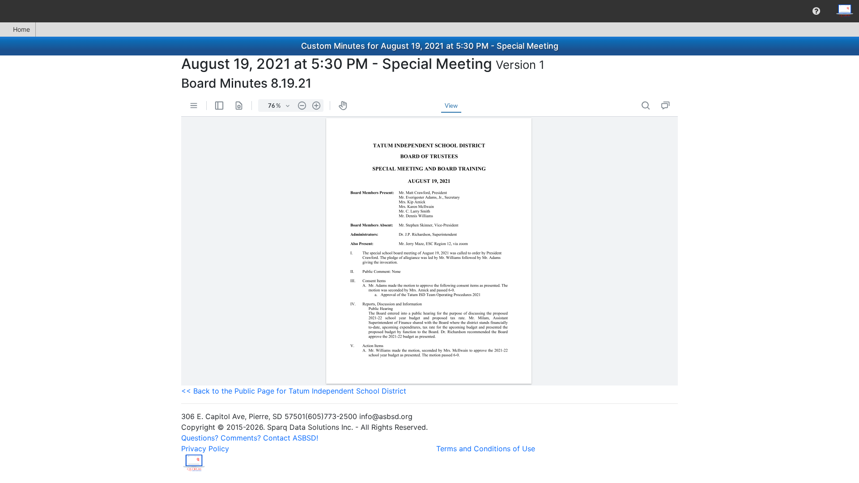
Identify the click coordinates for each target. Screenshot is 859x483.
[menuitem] (816, 11)
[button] (816, 11)
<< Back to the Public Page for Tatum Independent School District (293, 390)
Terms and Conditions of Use (485, 448)
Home (21, 29)
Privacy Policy (205, 448)
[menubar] (429, 11)
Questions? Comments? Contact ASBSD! (249, 437)
